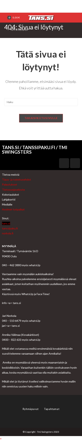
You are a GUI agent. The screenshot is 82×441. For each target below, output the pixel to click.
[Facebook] (38, 6)
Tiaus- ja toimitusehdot (16, 179)
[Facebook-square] (64, 163)
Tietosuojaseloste (13, 189)
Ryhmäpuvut (31, 409)
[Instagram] (42, 6)
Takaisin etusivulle (41, 118)
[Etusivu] (5, 29)
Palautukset (9, 184)
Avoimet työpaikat (13, 209)
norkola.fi (7, 233)
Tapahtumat (51, 409)
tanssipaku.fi (10, 228)
